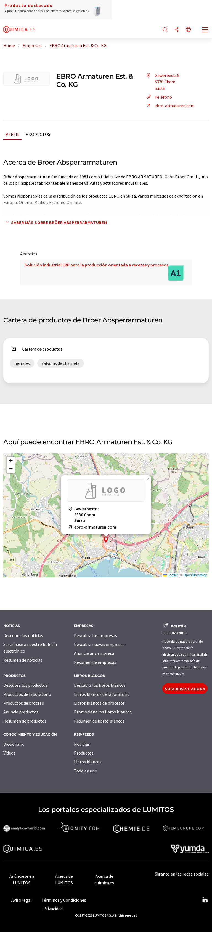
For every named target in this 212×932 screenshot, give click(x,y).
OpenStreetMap (195, 574)
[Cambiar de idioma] (188, 30)
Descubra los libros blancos (100, 685)
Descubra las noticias (23, 635)
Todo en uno (85, 771)
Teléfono (163, 97)
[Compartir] (177, 30)
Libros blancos (88, 761)
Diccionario (14, 744)
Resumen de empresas (95, 662)
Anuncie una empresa (94, 653)
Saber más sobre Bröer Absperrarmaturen (59, 222)
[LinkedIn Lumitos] (205, 900)
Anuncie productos (20, 712)
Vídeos (9, 753)
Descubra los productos (25, 685)
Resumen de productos (24, 721)
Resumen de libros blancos (99, 721)
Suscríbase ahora (185, 688)
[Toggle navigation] (205, 30)
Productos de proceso (23, 703)
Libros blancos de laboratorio (102, 694)
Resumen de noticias (22, 660)
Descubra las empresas (95, 635)
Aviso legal (21, 900)
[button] (106, 540)
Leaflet (172, 574)
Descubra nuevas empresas (99, 644)
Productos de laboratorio (27, 694)
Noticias (82, 744)
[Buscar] (165, 30)
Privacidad (53, 908)
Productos (38, 134)
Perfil (12, 134)
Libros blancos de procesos (99, 703)
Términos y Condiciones (63, 900)
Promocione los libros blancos (103, 712)
